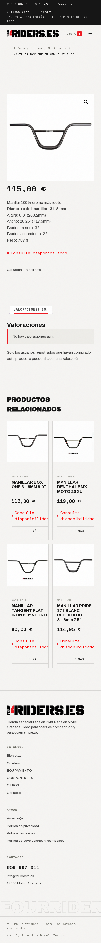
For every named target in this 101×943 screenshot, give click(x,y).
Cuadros (13, 763)
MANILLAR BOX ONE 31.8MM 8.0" (29, 484)
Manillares (57, 48)
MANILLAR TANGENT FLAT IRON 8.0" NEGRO (29, 610)
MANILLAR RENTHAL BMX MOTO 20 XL (72, 487)
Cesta (73, 33)
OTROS (13, 785)
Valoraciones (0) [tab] (31, 309)
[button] (85, 102)
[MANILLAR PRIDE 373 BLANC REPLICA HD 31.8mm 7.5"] (73, 565)
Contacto (14, 793)
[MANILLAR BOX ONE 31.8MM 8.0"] (27, 441)
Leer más (30, 531)
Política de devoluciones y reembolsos (35, 840)
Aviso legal (15, 818)
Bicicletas (14, 755)
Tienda (36, 48)
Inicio (19, 48)
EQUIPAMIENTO (19, 770)
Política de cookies (21, 833)
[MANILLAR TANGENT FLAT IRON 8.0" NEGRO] (27, 565)
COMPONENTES (20, 778)
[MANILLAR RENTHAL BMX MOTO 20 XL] (73, 441)
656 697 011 (21, 4)
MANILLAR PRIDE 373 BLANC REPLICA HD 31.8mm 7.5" (74, 612)
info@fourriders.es (55, 4)
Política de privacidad (23, 826)
